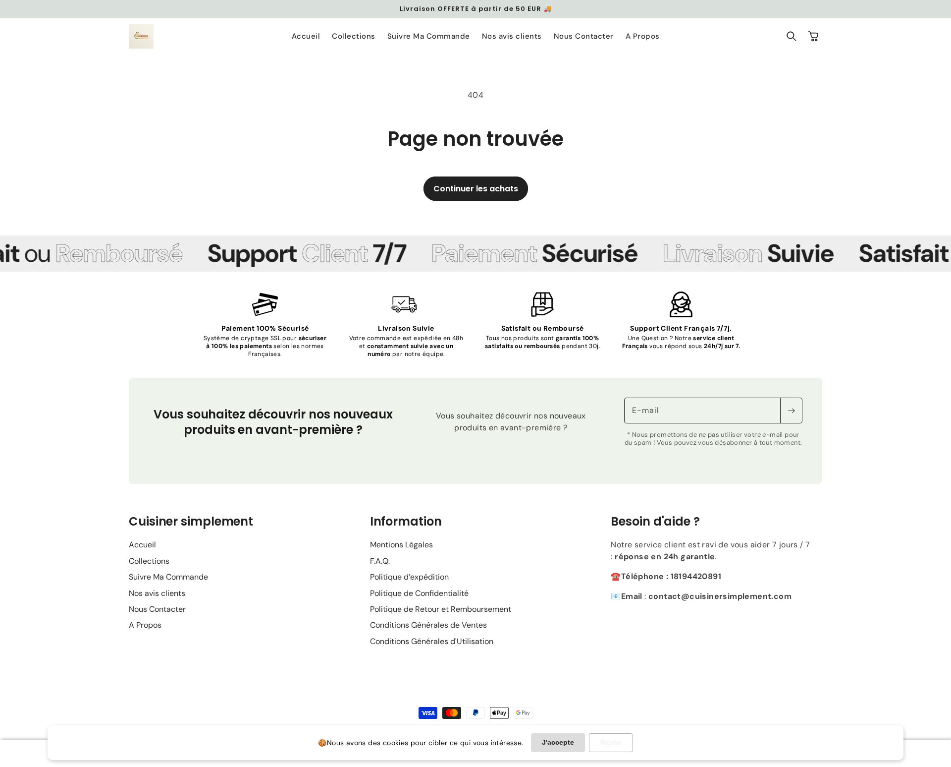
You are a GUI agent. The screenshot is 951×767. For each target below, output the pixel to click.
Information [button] (406, 521)
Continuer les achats (475, 188)
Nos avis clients (157, 593)
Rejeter (611, 742)
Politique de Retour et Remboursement (440, 609)
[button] (791, 36)
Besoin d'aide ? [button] (655, 521)
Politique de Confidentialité (419, 593)
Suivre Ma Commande (168, 577)
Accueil (142, 544)
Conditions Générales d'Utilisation (431, 641)
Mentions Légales (401, 544)
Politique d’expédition (409, 577)
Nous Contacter (157, 609)
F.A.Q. (380, 561)
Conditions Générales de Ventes (428, 625)
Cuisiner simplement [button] (191, 521)
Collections (149, 561)
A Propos (145, 625)
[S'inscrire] (791, 410)
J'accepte (558, 742)
